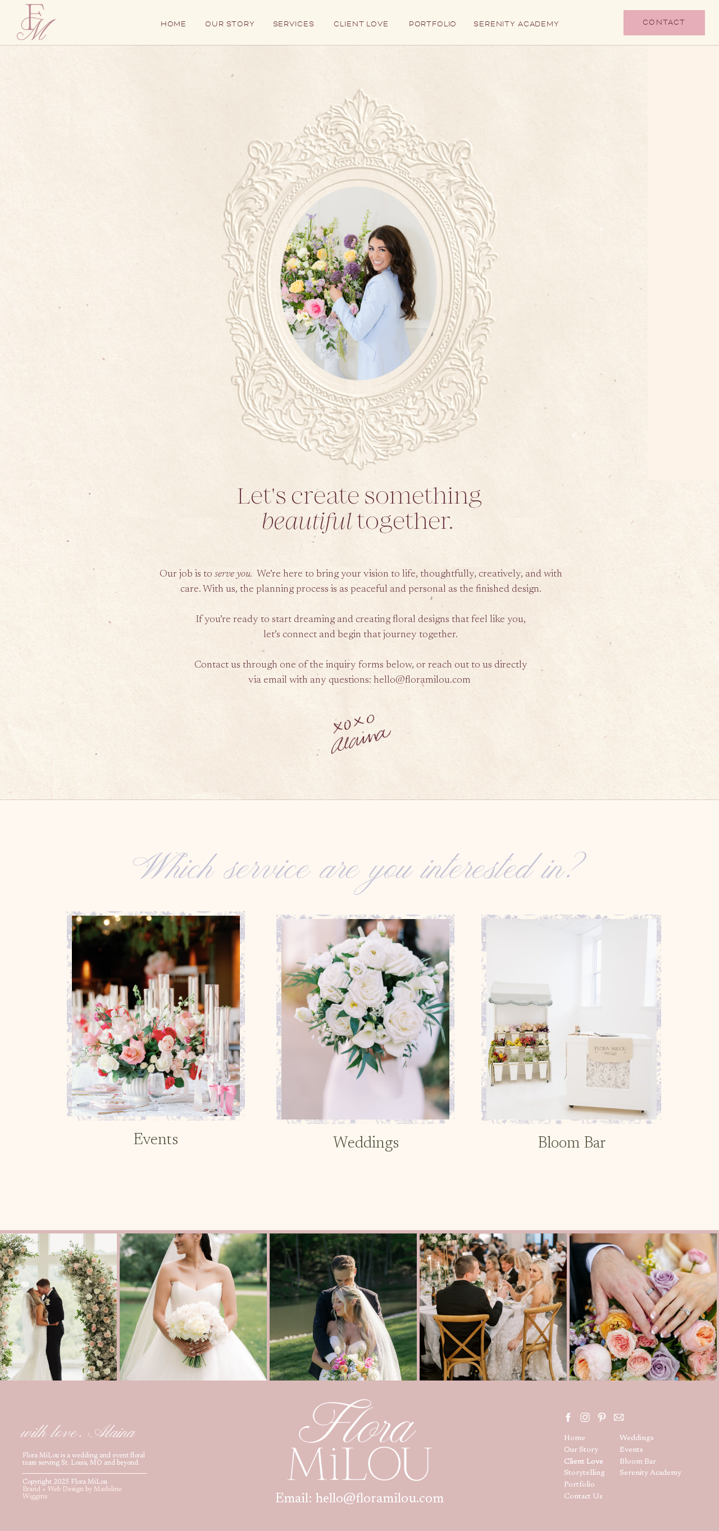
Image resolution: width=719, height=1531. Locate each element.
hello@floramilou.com (423, 680)
